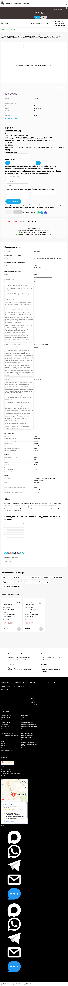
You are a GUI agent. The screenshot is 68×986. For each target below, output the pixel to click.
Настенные (10, 34)
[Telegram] (13, 553)
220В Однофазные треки (7, 733)
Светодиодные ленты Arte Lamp (29, 728)
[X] (15, 553)
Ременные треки (5, 724)
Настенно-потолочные (6, 750)
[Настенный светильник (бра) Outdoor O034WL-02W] (34, 230)
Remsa (38, 228)
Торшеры (23, 717)
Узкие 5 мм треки (5, 722)
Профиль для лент (26, 737)
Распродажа (24, 748)
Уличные (23, 720)
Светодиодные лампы (26, 722)
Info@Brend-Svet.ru (59, 25)
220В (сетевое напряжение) (41, 344)
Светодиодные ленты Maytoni (28, 724)
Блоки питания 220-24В (27, 733)
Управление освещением (27, 742)
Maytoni (36, 265)
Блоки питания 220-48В (27, 735)
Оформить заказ (35, 707)
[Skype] (23, 553)
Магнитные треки (5, 717)
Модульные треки (5, 726)
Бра (16, 34)
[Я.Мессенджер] (5, 553)
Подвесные (4, 745)
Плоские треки (4, 720)
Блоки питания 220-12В (27, 731)
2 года (35, 436)
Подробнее (3, 775)
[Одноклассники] (10, 553)
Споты (2, 741)
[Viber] (18, 553)
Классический (48, 277)
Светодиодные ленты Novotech (29, 726)
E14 (35, 281)
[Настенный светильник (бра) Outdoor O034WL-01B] (34, 232)
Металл (36, 485)
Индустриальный (38, 277)
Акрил (35, 487)
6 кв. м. (36, 347)
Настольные (24, 715)
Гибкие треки (4, 731)
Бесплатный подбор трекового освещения (17, 3)
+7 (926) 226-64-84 (58, 23)
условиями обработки (28, 189)
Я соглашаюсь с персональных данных (30, 189)
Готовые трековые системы (8, 739)
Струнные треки (5, 728)
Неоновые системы (26, 740)
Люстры (3, 743)
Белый (20, 582)
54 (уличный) (37, 379)
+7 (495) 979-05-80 (58, 21)
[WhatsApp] (20, 553)
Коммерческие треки (6, 715)
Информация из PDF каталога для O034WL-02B (48, 258)
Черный (37, 582)
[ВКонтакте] (8, 553)
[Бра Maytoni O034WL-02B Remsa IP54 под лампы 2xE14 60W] (34, 234)
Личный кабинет (35, 704)
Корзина (33, 702)
